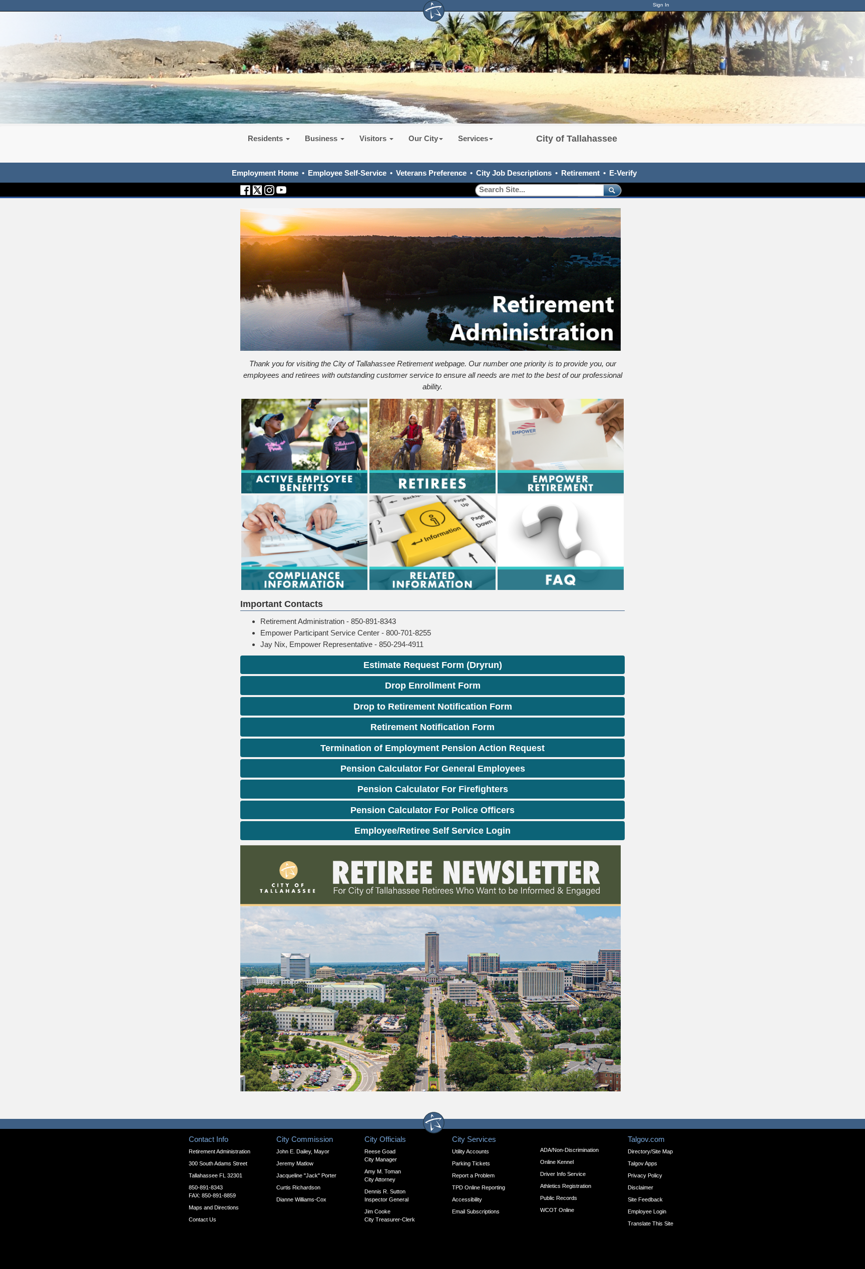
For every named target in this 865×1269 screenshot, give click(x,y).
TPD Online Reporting (478, 1187)
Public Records (558, 1198)
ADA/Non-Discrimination (569, 1150)
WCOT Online (557, 1210)
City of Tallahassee (576, 139)
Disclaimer (640, 1187)
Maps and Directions (214, 1207)
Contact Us (202, 1219)
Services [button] (473, 138)
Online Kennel (557, 1162)
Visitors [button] (373, 138)
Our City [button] (423, 138)
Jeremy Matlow (294, 1163)
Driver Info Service (563, 1174)
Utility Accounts (470, 1151)
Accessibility (467, 1199)
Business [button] (322, 138)
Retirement (580, 173)
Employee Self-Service (347, 173)
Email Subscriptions (476, 1211)
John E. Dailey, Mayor (302, 1151)
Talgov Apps (642, 1163)
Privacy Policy (645, 1175)
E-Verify (623, 173)
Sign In (661, 5)
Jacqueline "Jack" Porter (306, 1175)
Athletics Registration (565, 1186)
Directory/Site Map (650, 1151)
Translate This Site (650, 1223)
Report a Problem (473, 1175)
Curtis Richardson (298, 1187)
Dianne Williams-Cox (301, 1199)
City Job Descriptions (514, 173)
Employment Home (265, 173)
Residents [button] (266, 138)
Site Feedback (645, 1199)
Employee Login (647, 1211)
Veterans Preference (431, 173)
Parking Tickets (471, 1163)
